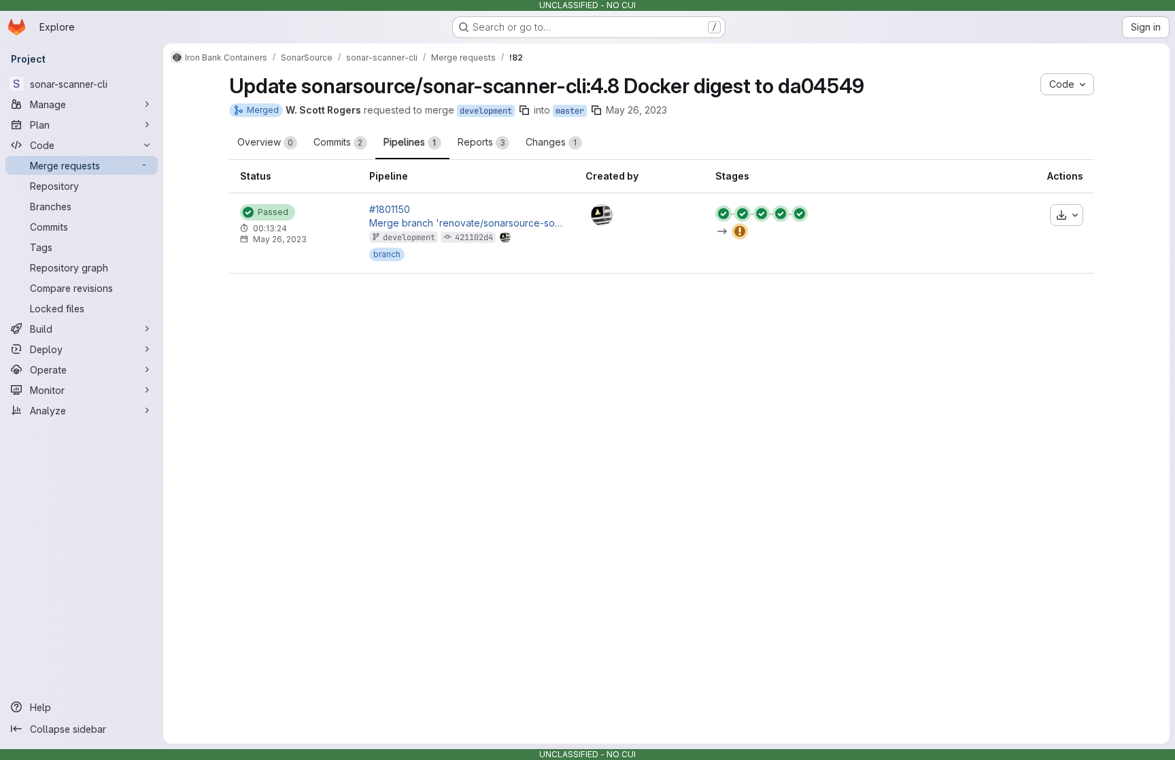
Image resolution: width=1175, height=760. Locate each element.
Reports (481, 142)
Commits (338, 142)
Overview (265, 142)
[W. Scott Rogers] (602, 215)
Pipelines (410, 142)
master (570, 110)
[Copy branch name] (524, 110)
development (486, 110)
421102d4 (474, 237)
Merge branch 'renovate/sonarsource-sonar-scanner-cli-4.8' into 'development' (466, 223)
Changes (551, 142)
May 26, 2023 (636, 110)
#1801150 (389, 209)
